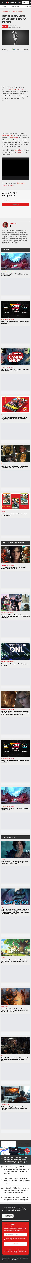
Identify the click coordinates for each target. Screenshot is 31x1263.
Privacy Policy (21, 1250)
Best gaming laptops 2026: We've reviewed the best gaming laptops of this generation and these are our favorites (16, 1170)
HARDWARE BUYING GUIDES (8, 1144)
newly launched (7, 135)
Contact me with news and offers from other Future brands (16, 1239)
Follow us (17, 49)
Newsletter (26, 49)
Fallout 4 (9, 140)
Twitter (19, 152)
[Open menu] (3, 2)
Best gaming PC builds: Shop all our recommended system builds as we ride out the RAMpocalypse (16, 1190)
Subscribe (25, 2)
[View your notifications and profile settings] (15, 2)
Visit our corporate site (14, 1210)
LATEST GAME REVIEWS (22, 1144)
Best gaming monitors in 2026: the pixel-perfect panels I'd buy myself (15, 1198)
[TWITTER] (11, 226)
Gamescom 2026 (14, 6)
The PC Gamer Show (16, 89)
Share (5, 49)
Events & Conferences (18, 11)
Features (4, 26)
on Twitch (18, 150)
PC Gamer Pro (13, 138)
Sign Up (15, 1244)
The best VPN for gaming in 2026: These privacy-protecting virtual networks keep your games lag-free (15, 1160)
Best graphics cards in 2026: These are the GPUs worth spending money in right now (16, 1181)
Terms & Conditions (14, 1251)
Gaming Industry (6, 11)
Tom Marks (13, 26)
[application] (15, 167)
